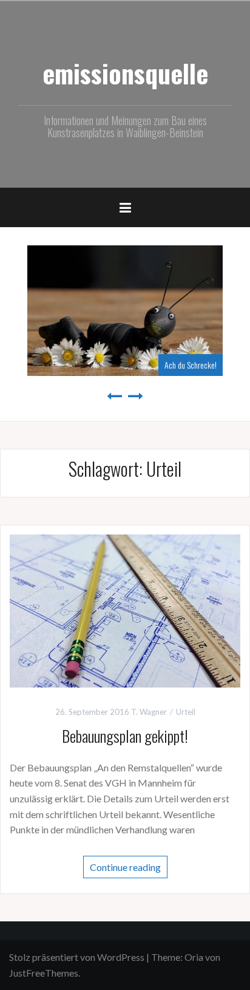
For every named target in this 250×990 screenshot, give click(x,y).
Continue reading (125, 866)
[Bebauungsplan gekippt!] (125, 609)
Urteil (185, 712)
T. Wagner (149, 712)
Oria (193, 957)
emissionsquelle (125, 73)
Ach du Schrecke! (57, 364)
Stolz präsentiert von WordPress (76, 957)
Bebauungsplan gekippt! (125, 736)
